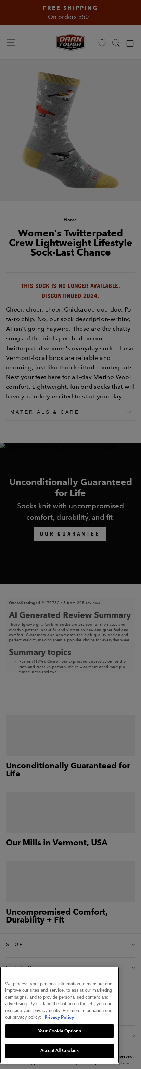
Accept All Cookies (59, 1050)
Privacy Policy (59, 1017)
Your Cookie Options (59, 1031)
